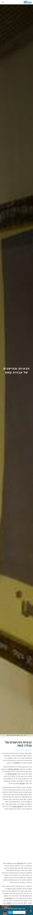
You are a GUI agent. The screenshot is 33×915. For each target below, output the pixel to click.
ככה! (10, 912)
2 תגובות (20, 750)
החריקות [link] (19, 863)
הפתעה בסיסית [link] (12, 774)
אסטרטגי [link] (16, 763)
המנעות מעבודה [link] (17, 806)
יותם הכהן (16, 750)
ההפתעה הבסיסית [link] (13, 769)
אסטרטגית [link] (8, 898)
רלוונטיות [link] (22, 783)
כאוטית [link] (9, 903)
